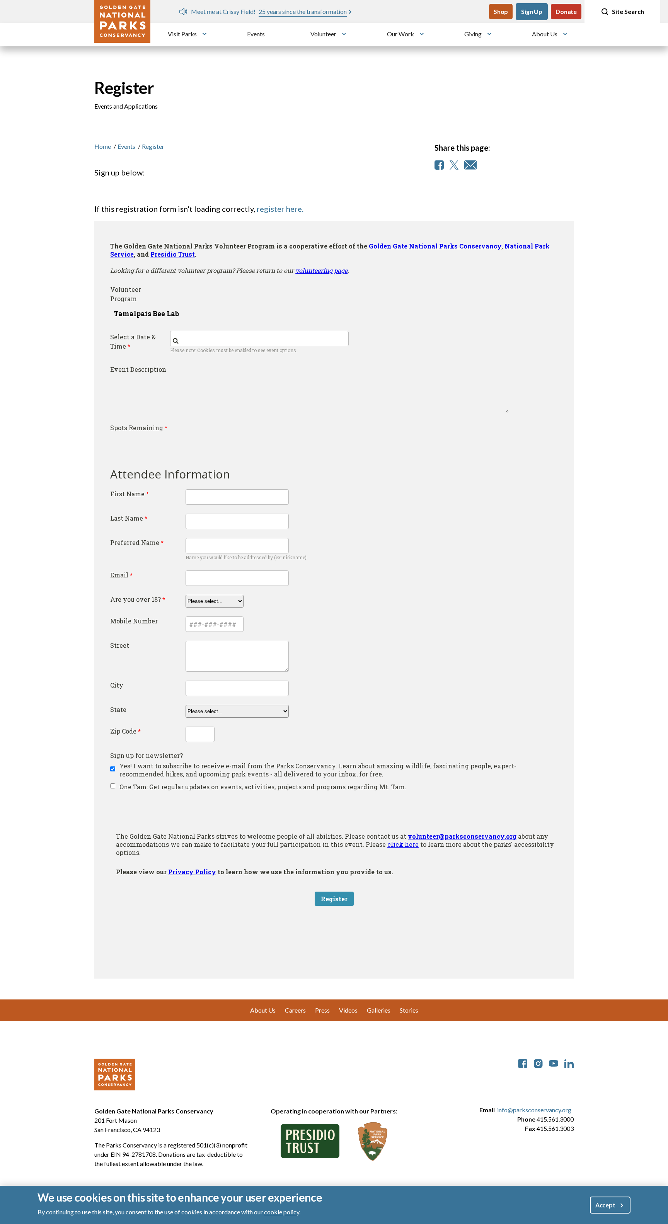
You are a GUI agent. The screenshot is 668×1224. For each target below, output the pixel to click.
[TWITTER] (454, 165)
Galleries (378, 1010)
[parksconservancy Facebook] (522, 1062)
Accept (605, 1205)
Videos (348, 1010)
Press (322, 1010)
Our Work (400, 33)
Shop (501, 11)
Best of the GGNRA (436, 11)
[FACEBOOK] (439, 165)
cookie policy (281, 1211)
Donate (566, 11)
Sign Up (531, 11)
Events (256, 33)
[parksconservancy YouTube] (553, 1062)
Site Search (628, 11)
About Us (544, 33)
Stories (409, 1010)
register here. (280, 208)
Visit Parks (182, 33)
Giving (473, 33)
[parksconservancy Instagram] (538, 1062)
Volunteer (323, 33)
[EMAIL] (470, 165)
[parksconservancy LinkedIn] (569, 1062)
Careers (295, 1010)
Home (102, 146)
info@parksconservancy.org (534, 1109)
